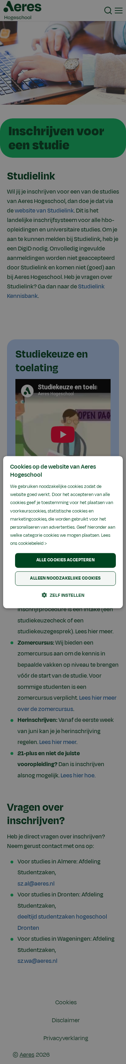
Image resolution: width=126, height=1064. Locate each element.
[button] (63, 595)
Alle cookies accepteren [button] (65, 560)
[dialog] (63, 532)
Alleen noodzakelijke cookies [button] (65, 578)
